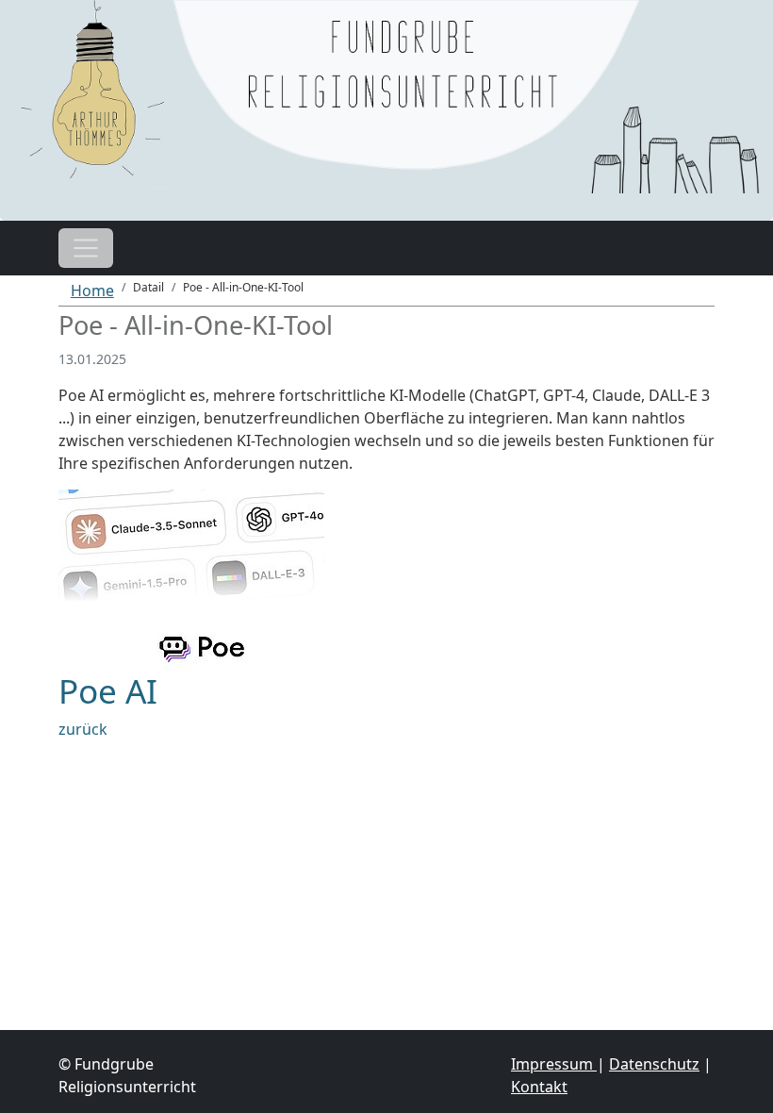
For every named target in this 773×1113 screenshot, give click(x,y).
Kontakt (539, 1086)
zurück (82, 729)
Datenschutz (654, 1064)
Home (92, 290)
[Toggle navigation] (85, 248)
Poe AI (107, 690)
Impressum (554, 1064)
